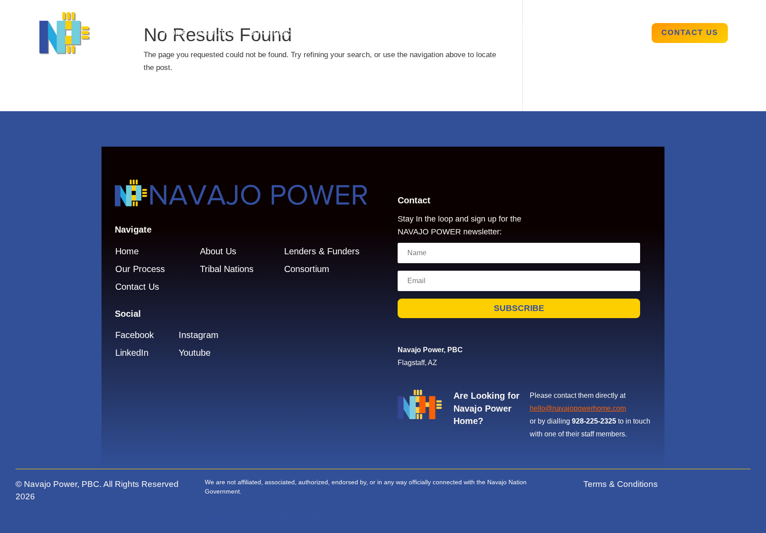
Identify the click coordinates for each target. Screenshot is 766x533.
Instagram (199, 335)
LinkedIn (132, 353)
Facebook (134, 335)
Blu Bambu (302, 516)
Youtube (195, 353)
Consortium (306, 269)
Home (176, 33)
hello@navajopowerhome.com (578, 408)
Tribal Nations (349, 33)
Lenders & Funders (559, 33)
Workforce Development (448, 33)
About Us (217, 33)
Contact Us (689, 32)
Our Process (277, 33)
